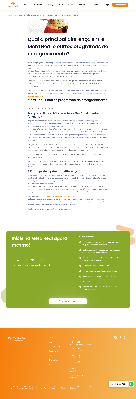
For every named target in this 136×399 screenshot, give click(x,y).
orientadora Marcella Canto (38, 123)
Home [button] (26, 4)
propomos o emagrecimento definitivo (59, 196)
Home (10, 15)
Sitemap (10, 387)
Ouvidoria (94, 4)
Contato (81, 4)
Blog (61, 4)
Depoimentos (54, 351)
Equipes (52, 355)
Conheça (50, 4)
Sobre (51, 342)
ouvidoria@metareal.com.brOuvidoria (80, 376)
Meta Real (38, 4)
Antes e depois (54, 346)
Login (107, 5)
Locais (70, 4)
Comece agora (120, 5)
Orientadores (54, 360)
